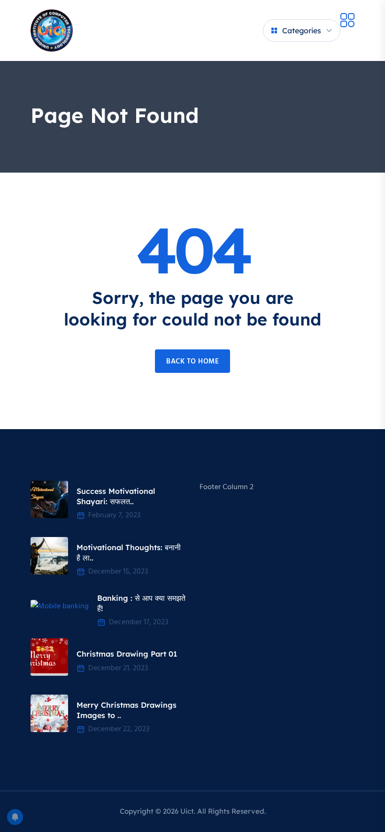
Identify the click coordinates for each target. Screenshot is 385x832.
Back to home (192, 361)
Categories (301, 30)
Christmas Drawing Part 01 (127, 653)
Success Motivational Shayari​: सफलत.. (116, 496)
